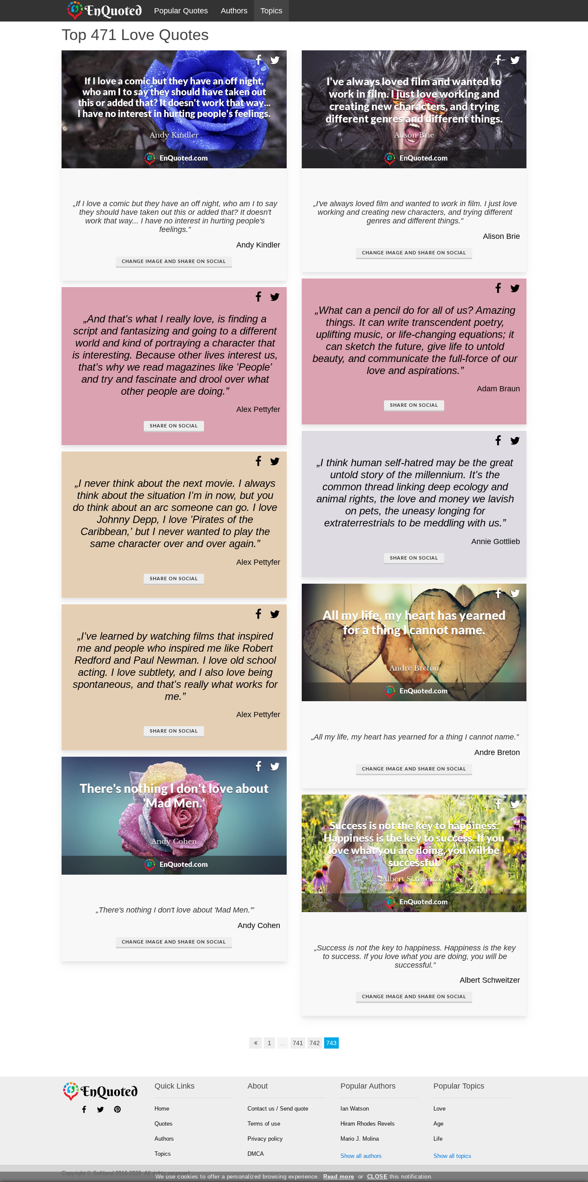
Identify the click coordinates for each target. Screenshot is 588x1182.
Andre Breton (497, 752)
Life (438, 1139)
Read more (338, 1176)
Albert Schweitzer (490, 980)
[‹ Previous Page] (255, 1043)
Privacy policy (265, 1139)
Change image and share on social (174, 261)
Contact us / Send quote (278, 1108)
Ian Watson (354, 1108)
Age (438, 1123)
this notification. (400, 1176)
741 (298, 1043)
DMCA (256, 1154)
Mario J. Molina (359, 1139)
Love (439, 1108)
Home (162, 1108)
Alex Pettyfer (258, 409)
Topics (271, 10)
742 (314, 1043)
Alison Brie (501, 236)
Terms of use (264, 1123)
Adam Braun (498, 388)
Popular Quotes (181, 10)
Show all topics (452, 1156)
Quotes (164, 1123)
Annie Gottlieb (495, 541)
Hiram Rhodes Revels (367, 1123)
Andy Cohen (259, 925)
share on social (174, 426)
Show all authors (361, 1156)
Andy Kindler (258, 245)
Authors (234, 10)
